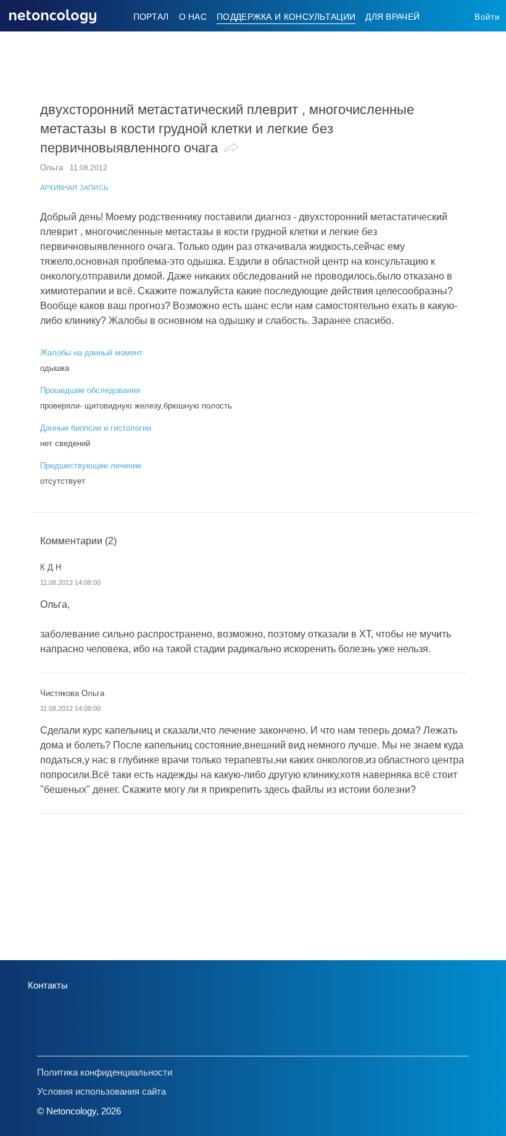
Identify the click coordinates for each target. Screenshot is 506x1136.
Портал (151, 17)
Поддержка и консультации (286, 17)
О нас (193, 17)
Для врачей (392, 17)
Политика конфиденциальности (104, 1072)
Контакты (48, 985)
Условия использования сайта (101, 1091)
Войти (487, 17)
